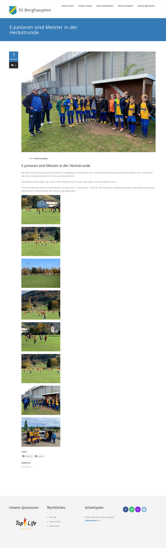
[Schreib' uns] (144, 509)
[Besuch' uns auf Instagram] (138, 509)
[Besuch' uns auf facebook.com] (125, 509)
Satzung (52, 517)
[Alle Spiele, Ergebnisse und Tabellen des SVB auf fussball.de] (131, 509)
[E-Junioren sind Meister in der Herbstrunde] (88, 101)
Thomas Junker (40, 158)
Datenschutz (55, 521)
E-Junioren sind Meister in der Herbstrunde (55, 165)
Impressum (54, 526)
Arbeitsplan (91, 520)
